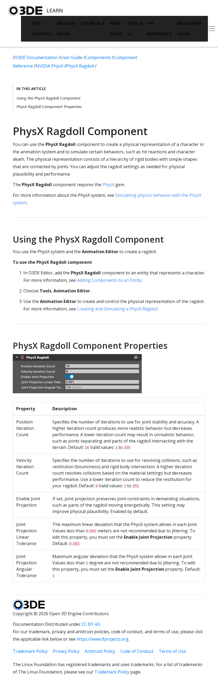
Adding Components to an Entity (109, 280)
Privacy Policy (66, 651)
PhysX (108, 185)
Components (98, 57)
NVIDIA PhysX (50, 66)
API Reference (159, 28)
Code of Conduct (136, 651)
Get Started (42, 28)
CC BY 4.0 (91, 624)
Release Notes (66, 28)
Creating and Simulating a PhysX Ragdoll (117, 309)
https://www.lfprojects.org (102, 639)
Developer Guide (189, 28)
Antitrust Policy (100, 651)
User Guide (116, 28)
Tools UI (135, 28)
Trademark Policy (30, 651)
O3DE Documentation (36, 57)
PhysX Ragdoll (80, 66)
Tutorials (92, 23)
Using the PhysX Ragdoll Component (48, 98)
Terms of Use (172, 651)
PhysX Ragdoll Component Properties (49, 106)
